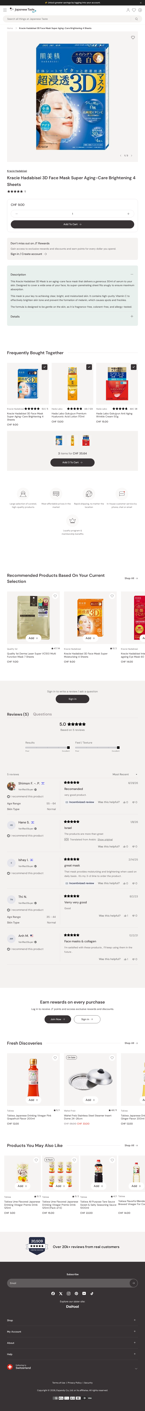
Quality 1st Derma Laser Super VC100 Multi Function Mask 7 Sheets (31, 655)
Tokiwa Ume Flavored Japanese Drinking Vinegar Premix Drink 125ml (22, 1204)
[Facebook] (53, 1293)
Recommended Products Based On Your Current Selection (56, 578)
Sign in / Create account (26, 254)
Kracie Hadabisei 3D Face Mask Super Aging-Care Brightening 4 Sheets (25, 416)
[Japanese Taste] (23, 10)
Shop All (129, 578)
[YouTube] (84, 1293)
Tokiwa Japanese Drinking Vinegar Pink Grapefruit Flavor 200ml (29, 1117)
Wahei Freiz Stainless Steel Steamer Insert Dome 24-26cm (87, 1117)
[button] (16, 191)
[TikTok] (92, 1293)
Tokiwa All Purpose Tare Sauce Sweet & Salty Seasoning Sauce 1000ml (98, 1204)
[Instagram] (68, 1293)
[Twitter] (61, 1293)
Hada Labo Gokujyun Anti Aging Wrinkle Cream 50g (114, 415)
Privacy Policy (75, 1382)
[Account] (128, 10)
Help (9, 1354)
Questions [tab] (42, 715)
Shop (10, 1320)
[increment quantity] (128, 213)
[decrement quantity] (16, 213)
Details (15, 316)
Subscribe (133, 1283)
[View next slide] (131, 155)
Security (88, 1382)
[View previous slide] (120, 155)
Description (18, 274)
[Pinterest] (76, 1293)
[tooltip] (79, 802)
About (10, 1342)
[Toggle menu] (5, 10)
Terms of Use (58, 1382)
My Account (14, 1331)
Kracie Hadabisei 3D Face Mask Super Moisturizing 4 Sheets (86, 655)
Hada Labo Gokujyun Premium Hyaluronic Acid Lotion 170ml (69, 415)
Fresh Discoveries (24, 1043)
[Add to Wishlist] (133, 37)
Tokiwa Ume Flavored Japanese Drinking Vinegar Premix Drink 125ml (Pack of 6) (60, 1204)
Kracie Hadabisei (17, 171)
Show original (105, 839)
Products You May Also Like (35, 1145)
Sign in (72, 698)
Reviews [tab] (18, 715)
